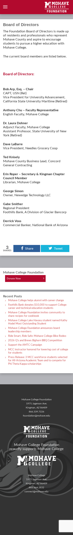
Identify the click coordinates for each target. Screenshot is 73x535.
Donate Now (14, 278)
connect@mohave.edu (36, 491)
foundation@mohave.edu (36, 415)
